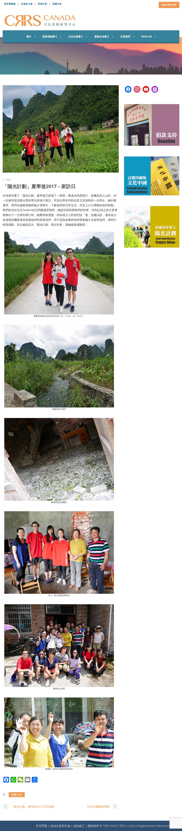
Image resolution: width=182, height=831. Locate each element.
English (146, 36)
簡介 (28, 36)
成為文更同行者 (169, 4)
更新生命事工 (101, 36)
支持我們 (125, 36)
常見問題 (41, 826)
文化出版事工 (75, 36)
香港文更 (42, 3)
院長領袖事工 (49, 36)
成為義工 (79, 826)
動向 (9, 179)
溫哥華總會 (10, 3)
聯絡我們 (93, 826)
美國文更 (57, 3)
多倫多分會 (27, 3)
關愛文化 (16, 795)
